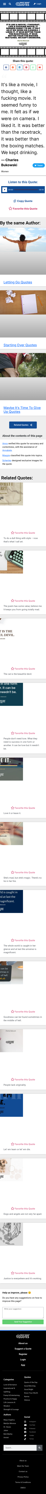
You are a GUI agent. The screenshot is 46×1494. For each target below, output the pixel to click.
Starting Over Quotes (20, 345)
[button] (4, 4)
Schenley (6, 460)
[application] (23, 189)
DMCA (23, 1488)
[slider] (26, 189)
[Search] (39, 1448)
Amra (5, 443)
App (23, 1365)
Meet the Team (23, 1466)
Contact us (23, 1471)
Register (23, 1354)
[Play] (4, 189)
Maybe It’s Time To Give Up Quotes (22, 410)
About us (23, 1343)
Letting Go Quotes (18, 282)
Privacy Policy (23, 1477)
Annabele (7, 450)
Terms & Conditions (23, 1482)
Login (23, 1359)
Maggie (6, 455)
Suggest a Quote (23, 1348)
